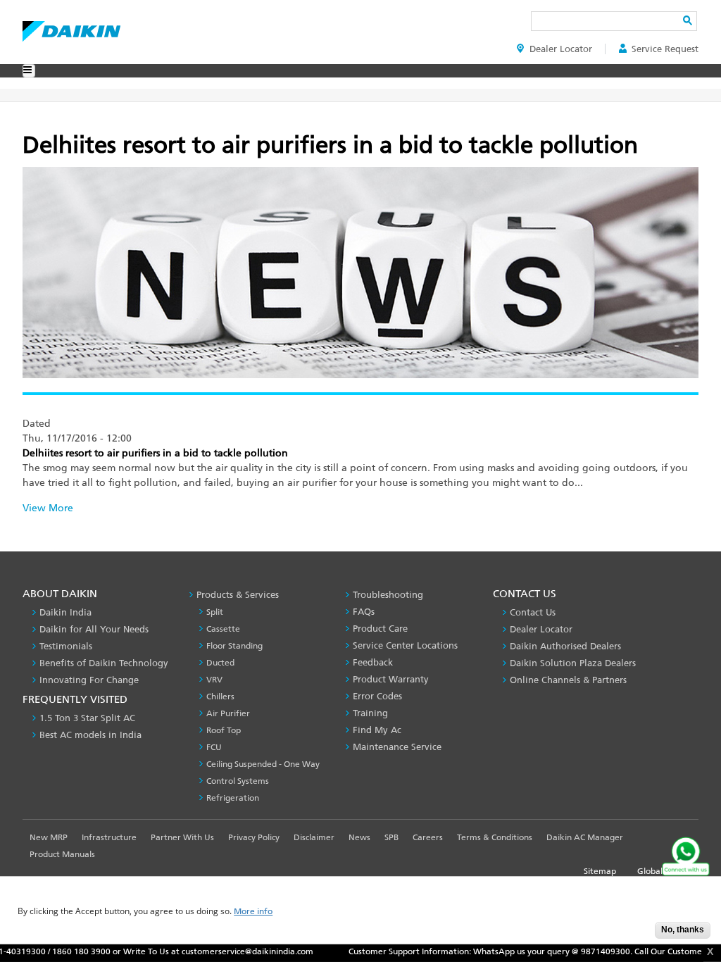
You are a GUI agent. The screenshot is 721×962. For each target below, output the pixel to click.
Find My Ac (377, 730)
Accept (633, 934)
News (359, 837)
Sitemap (600, 871)
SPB (391, 837)
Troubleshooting (388, 594)
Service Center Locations (405, 645)
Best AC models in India (90, 735)
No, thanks (682, 930)
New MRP (49, 837)
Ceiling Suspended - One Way (263, 764)
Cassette (223, 629)
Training (370, 713)
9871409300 (581, 951)
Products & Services (237, 594)
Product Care (380, 628)
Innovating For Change (89, 680)
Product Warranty (391, 679)
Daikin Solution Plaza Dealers (573, 663)
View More (48, 508)
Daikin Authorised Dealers (565, 646)
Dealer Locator (560, 49)
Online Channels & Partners (568, 680)
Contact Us (533, 612)
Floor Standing (234, 646)
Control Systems (237, 781)
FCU (214, 747)
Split (214, 612)
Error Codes (377, 696)
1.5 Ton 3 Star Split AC (87, 718)
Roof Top (223, 730)
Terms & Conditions (494, 837)
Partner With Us (182, 837)
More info (253, 911)
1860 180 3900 (57, 951)
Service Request (665, 49)
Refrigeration (232, 798)
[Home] (71, 27)
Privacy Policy (254, 837)
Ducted (220, 663)
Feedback (373, 662)
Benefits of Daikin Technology (103, 663)
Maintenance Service (397, 747)
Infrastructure (109, 837)
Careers (428, 837)
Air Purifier (228, 713)
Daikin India (65, 612)
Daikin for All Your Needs (94, 629)
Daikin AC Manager (584, 837)
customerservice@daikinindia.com (223, 951)
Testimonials (65, 646)
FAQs (364, 611)
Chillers (220, 696)
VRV (214, 680)
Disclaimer (314, 837)
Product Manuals (62, 854)
